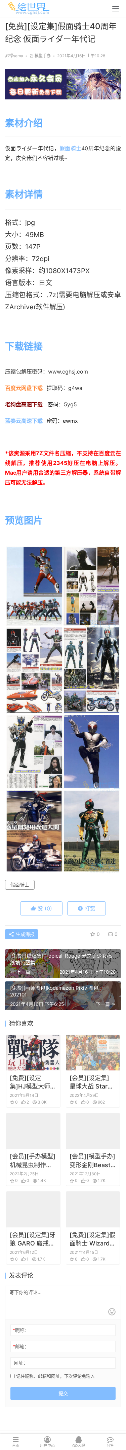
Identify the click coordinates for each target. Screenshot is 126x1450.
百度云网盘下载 (24, 388)
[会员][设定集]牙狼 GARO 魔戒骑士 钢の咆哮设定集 (32, 1239)
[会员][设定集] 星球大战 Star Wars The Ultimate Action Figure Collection (92, 1082)
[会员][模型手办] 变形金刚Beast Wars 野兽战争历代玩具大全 (93, 1161)
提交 (63, 1393)
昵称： (21, 1330)
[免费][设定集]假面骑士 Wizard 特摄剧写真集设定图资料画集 (92, 1239)
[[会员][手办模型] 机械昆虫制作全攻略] (33, 1131)
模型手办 (43, 55)
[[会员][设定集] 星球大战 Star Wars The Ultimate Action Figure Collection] (93, 1052)
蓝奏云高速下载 (24, 420)
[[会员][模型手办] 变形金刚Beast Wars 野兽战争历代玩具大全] (93, 1131)
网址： (21, 1363)
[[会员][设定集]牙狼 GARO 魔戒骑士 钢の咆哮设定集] (33, 1209)
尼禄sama (14, 55)
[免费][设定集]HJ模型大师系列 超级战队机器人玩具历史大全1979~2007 (33, 1082)
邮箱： (21, 1346)
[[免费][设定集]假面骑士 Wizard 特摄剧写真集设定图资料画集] (93, 1209)
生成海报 (24, 934)
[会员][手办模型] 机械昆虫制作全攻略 (32, 1161)
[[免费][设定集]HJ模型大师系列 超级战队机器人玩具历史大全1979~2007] (33, 1052)
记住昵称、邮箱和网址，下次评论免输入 (55, 1376)
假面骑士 (70, 148)
